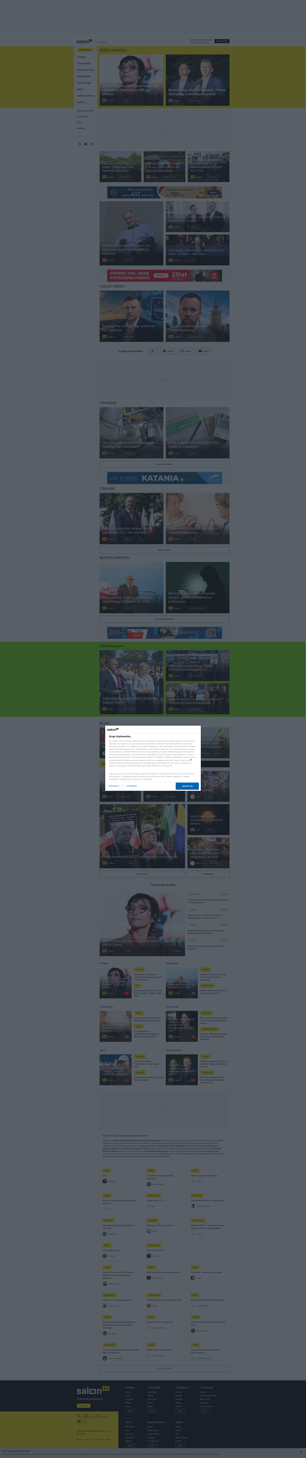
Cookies (123, 779)
